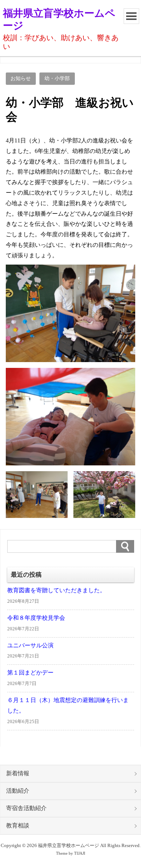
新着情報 (17, 773)
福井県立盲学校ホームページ (59, 19)
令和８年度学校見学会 (36, 618)
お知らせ (20, 78)
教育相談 (17, 825)
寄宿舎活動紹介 (26, 808)
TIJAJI (79, 853)
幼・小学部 (57, 78)
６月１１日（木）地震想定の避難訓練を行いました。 (68, 705)
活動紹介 (17, 791)
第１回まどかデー (30, 672)
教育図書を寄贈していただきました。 (56, 590)
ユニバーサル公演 (30, 645)
